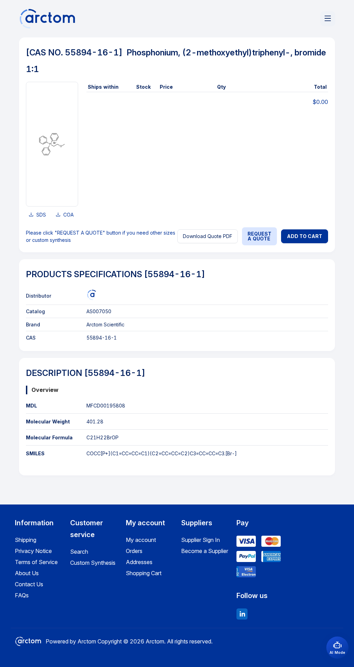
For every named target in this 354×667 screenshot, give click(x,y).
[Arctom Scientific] (91, 295)
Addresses (139, 562)
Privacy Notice (33, 550)
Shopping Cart (143, 573)
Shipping (25, 539)
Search (79, 551)
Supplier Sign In (200, 539)
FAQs (22, 595)
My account (141, 539)
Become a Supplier (204, 550)
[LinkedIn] (242, 614)
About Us (27, 573)
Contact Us (29, 584)
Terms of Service (36, 562)
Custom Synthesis (92, 562)
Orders (134, 550)
